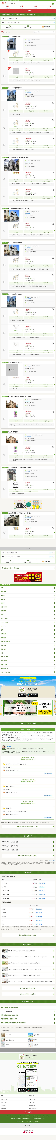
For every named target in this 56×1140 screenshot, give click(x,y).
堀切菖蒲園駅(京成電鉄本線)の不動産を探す (13, 1022)
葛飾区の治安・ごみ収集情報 (10, 850)
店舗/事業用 (3, 1108)
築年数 (3, 595)
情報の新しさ (4, 668)
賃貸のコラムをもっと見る (27, 988)
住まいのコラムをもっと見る (28, 994)
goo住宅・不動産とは (9, 1115)
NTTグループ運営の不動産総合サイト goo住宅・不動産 (10, 0)
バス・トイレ (4, 622)
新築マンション (4, 1099)
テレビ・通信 (4, 656)
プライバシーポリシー (21, 1121)
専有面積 (3, 591)
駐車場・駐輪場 (5, 641)
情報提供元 (48, 1115)
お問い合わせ (31, 1121)
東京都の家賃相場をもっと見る (27, 935)
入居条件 (3, 645)
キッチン (3, 626)
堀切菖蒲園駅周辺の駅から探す (9, 1007)
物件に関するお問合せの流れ (39, 1115)
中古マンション (32, 1099)
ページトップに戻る (28, 1050)
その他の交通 (27, 92)
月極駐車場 (31, 1095)
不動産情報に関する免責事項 (16, 1118)
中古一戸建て (32, 1102)
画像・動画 (4, 664)
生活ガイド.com (52, 860)
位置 (2, 614)
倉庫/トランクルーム (33, 1108)
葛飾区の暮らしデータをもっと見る (28, 855)
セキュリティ (4, 618)
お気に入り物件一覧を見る (11, 568)
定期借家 (3, 649)
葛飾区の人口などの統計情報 (10, 842)
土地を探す (3, 1105)
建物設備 (3, 637)
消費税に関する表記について (39, 1118)
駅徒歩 (3, 599)
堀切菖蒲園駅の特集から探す (9, 1019)
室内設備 (3, 633)
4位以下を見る (47, 773)
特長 (2, 653)
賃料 (2, 587)
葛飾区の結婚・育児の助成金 (10, 846)
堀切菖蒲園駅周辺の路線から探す (10, 1015)
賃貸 (2, 1095)
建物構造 (3, 610)
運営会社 (37, 1121)
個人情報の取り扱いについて (27, 1118)
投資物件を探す (32, 1105)
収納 (2, 630)
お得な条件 (4, 660)
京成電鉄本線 (8, 1011)
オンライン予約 (5, 672)
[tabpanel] (28, 708)
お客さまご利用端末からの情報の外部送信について (23, 1115)
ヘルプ (27, 1121)
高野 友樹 (9, 746)
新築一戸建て (4, 1102)
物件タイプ (4, 607)
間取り (3, 603)
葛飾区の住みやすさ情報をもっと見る (27, 826)
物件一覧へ (41, 883)
